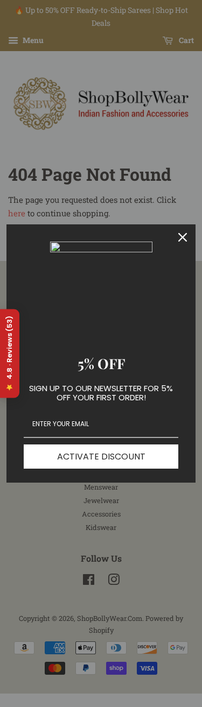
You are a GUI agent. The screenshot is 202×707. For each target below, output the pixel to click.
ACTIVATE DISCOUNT (101, 456)
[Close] (183, 237)
